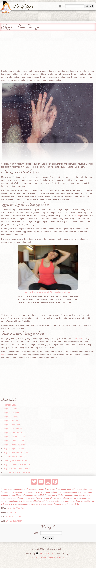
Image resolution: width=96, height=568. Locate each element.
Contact (60, 558)
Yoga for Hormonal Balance (16, 453)
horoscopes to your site (15, 517)
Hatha (77, 215)
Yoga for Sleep (10, 409)
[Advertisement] (48, 50)
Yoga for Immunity (12, 425)
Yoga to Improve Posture (15, 449)
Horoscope (11, 512)
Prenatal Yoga (10, 405)
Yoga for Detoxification (14, 441)
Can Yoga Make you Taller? (16, 457)
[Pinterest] (55, 482)
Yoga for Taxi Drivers (13, 433)
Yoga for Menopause (13, 429)
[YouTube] (41, 482)
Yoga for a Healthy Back (14, 445)
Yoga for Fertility (11, 417)
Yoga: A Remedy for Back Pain (17, 465)
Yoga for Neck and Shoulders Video (48, 292)
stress (3, 355)
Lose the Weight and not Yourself (18, 473)
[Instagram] (48, 482)
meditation (77, 338)
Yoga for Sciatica (11, 413)
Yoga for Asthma (11, 421)
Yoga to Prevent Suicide (14, 437)
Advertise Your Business (18, 508)
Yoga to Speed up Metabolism (17, 469)
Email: (37, 533)
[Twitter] (34, 482)
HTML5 (35, 558)
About (43, 558)
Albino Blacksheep (48, 553)
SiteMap (51, 558)
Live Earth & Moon (13, 521)
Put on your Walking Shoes (16, 461)
